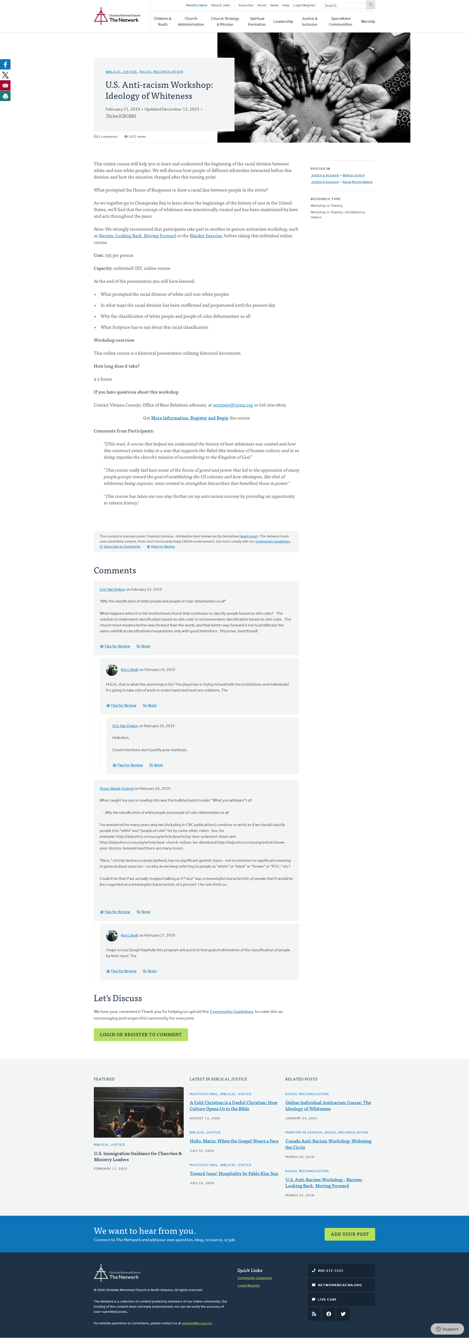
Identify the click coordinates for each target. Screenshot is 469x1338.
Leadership (283, 22)
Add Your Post (350, 1233)
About (261, 5)
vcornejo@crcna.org (233, 404)
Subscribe (246, 5)
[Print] (5, 96)
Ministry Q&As (196, 5)
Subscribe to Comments (122, 547)
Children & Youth (162, 22)
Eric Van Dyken (112, 590)
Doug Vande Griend (116, 789)
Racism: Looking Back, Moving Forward (137, 235)
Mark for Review (163, 547)
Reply (145, 646)
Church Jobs (220, 5)
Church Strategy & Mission (225, 22)
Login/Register (304, 5)
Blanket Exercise (206, 235)
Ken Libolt (129, 670)
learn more (249, 536)
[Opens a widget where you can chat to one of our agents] (447, 1329)
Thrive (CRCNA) (121, 116)
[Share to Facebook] (5, 64)
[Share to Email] (5, 85)
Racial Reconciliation (161, 72)
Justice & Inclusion (310, 22)
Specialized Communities (340, 22)
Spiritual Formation (257, 22)
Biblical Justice (121, 72)
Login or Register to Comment (141, 1034)
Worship (368, 22)
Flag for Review (117, 646)
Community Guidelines (273, 542)
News (274, 5)
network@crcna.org (197, 1323)
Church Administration (191, 22)
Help (285, 5)
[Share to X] (5, 74)
